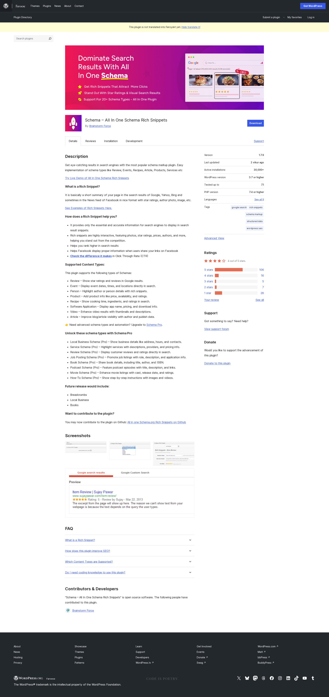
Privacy (18, 662)
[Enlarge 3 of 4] (189, 446)
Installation (111, 141)
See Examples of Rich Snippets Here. (88, 208)
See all (260, 300)
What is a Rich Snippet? (80, 540)
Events (200, 651)
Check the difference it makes (91, 256)
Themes (79, 651)
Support (259, 141)
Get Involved (204, 646)
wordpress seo (255, 228)
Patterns (79, 662)
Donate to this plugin (217, 363)
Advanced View (214, 238)
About (17, 646)
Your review (211, 300)
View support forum (216, 329)
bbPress (264, 657)
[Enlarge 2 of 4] (145, 446)
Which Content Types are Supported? (89, 561)
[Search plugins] (50, 38)
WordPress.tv (145, 662)
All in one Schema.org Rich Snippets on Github (156, 422)
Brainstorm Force (100, 126)
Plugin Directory (23, 17)
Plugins (79, 657)
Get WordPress (312, 5)
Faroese (50, 678)
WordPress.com (268, 646)
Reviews (90, 141)
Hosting (18, 657)
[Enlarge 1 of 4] (101, 446)
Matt (262, 651)
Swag (201, 662)
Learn (139, 646)
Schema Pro (154, 324)
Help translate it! (191, 27)
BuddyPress (266, 662)
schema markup (254, 214)
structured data (255, 221)
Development (134, 141)
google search (239, 207)
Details (73, 141)
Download (255, 123)
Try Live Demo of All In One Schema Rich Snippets (97, 178)
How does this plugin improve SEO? (87, 551)
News (17, 651)
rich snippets (256, 207)
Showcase (81, 646)
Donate (202, 657)
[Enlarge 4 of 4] (189, 473)
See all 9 (259, 199)
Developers (142, 657)
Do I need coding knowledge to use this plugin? (95, 572)
